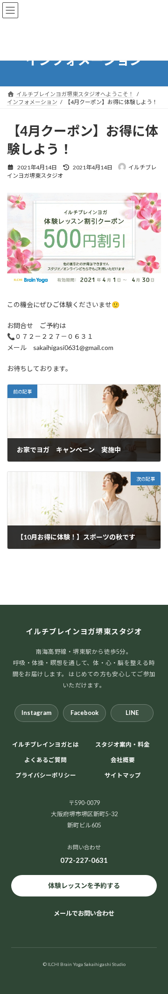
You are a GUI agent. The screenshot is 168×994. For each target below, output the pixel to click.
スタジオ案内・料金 (122, 744)
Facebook (84, 712)
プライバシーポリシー (45, 774)
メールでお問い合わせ (84, 913)
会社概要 (123, 759)
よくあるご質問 (45, 759)
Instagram (36, 712)
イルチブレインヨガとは (45, 744)
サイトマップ (123, 774)
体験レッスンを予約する (84, 885)
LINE (132, 712)
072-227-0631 (84, 859)
